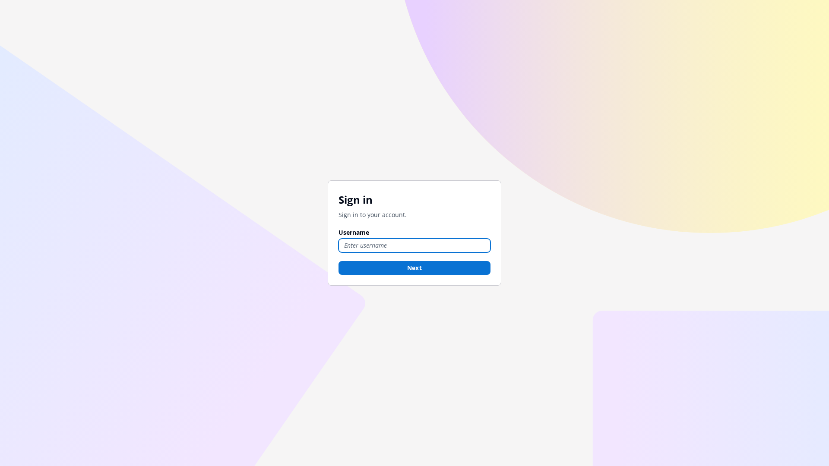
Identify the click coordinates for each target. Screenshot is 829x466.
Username (354, 232)
